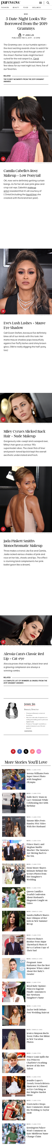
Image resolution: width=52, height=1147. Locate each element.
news (26, 14)
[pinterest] (3, 159)
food (25, 7)
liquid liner (31, 195)
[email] (38, 751)
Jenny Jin (29, 35)
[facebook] (19, 751)
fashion (5, 7)
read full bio (28, 731)
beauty (16, 7)
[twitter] (26, 751)
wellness (36, 7)
